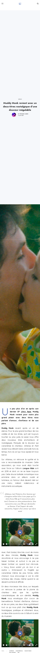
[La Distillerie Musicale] (20, 3)
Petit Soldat (12, 652)
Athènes (11, 650)
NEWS (20, 99)
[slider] (12, 544)
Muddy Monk (28, 650)
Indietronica (19, 650)
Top (18, 652)
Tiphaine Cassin (23, 114)
